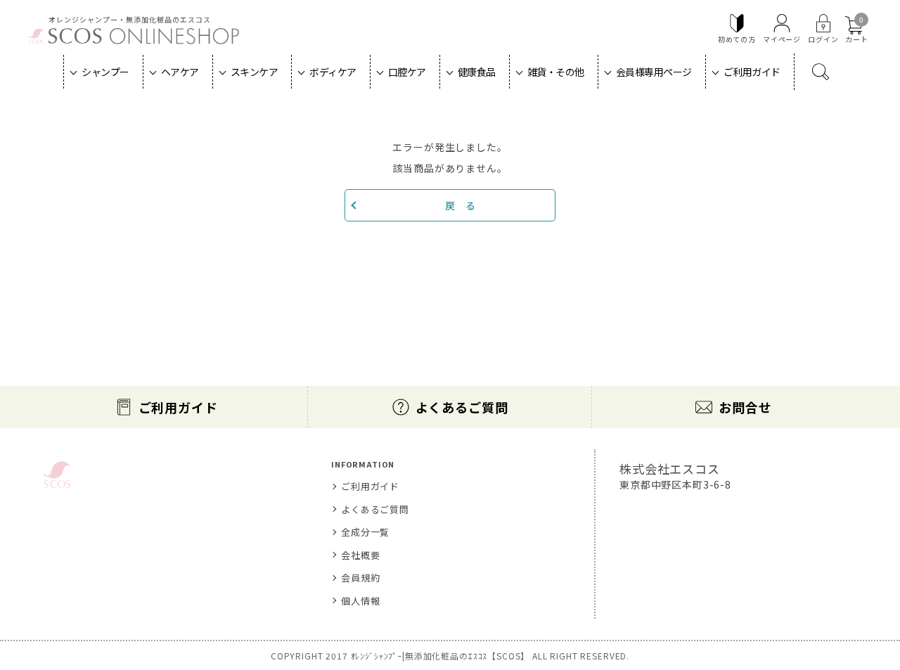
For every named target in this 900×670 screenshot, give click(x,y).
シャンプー (105, 72)
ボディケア (332, 72)
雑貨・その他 (555, 72)
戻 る (460, 205)
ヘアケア (180, 72)
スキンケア (254, 72)
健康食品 (477, 72)
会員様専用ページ (654, 72)
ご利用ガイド (752, 72)
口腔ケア (407, 72)
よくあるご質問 (462, 407)
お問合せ (745, 407)
